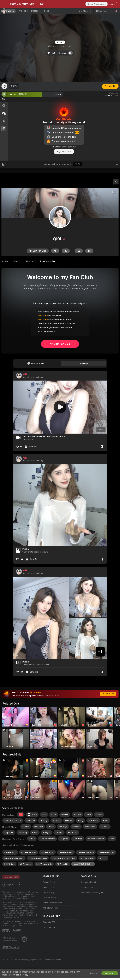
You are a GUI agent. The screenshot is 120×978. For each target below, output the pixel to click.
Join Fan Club (62, 343)
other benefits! (69, 147)
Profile (4, 261)
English (10, 885)
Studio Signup (87, 887)
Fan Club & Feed (48, 261)
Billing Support (49, 927)
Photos (36, 11)
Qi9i (25, 374)
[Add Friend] (79, 251)
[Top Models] (41, 4)
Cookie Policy (21, 975)
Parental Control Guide (52, 903)
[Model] (116, 181)
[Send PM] (89, 251)
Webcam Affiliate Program (92, 892)
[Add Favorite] (4, 86)
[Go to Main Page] (22, 4)
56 (21, 446)
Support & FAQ (49, 922)
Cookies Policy (49, 898)
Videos (23, 11)
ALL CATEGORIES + (83, 864)
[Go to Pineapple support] (25, 939)
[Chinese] (21, 814)
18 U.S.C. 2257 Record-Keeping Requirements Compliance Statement (31, 959)
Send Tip (33, 446)
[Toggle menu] (4, 4)
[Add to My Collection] (101, 446)
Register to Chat (64, 151)
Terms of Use (48, 887)
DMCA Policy (48, 892)
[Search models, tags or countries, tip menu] (116, 11)
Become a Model (88, 882)
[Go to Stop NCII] (11, 947)
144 (21, 559)
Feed (46, 11)
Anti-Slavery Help (50, 908)
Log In (112, 4)
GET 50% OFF (108, 694)
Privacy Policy (49, 882)
